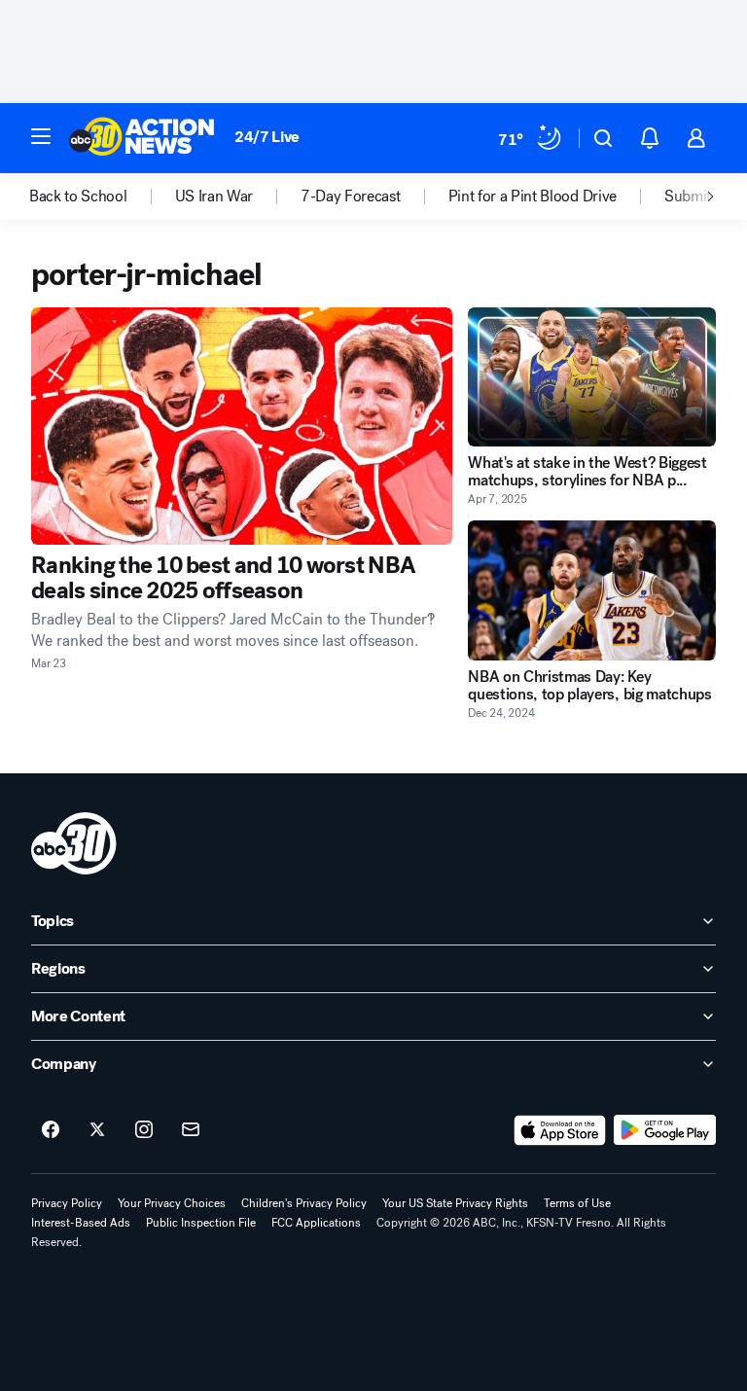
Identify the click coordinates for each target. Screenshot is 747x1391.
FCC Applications (316, 1223)
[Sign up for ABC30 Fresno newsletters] (190, 1130)
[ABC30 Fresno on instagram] (143, 1130)
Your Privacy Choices (172, 1203)
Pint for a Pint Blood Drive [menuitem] (532, 196)
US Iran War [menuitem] (214, 196)
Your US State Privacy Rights (455, 1203)
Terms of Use (577, 1203)
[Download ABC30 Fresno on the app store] (560, 1130)
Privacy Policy (66, 1203)
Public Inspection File (201, 1223)
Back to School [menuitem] (78, 196)
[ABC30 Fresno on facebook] (50, 1130)
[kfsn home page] (74, 843)
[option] (102, 196)
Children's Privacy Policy (304, 1203)
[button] (40, 136)
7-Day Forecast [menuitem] (351, 196)
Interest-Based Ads (80, 1223)
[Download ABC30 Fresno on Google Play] (665, 1130)
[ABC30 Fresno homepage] (142, 138)
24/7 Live (267, 136)
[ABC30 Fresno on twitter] (97, 1130)
